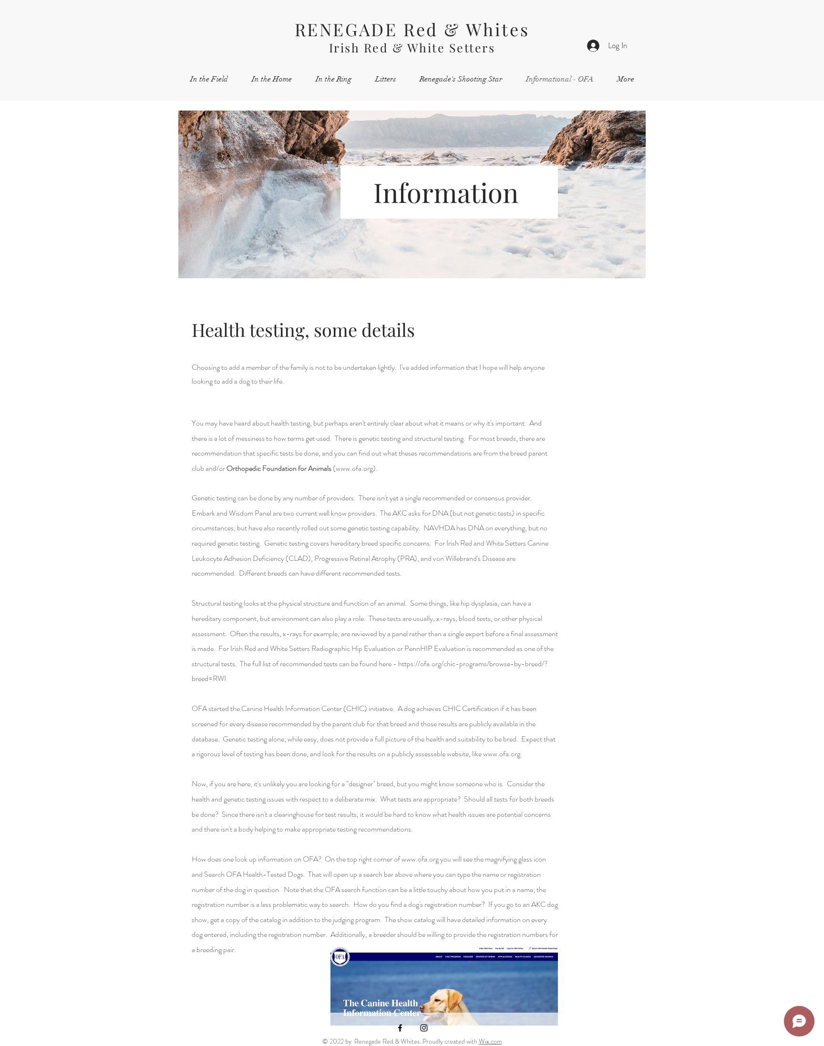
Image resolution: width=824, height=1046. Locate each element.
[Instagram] (424, 1028)
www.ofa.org (354, 468)
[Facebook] (400, 1028)
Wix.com (490, 1041)
